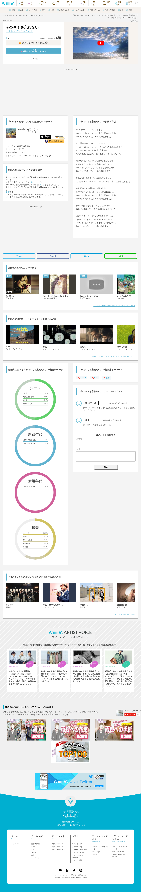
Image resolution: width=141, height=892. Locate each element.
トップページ (16, 844)
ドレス (33, 852)
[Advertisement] (70, 91)
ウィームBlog (77, 847)
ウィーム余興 (77, 860)
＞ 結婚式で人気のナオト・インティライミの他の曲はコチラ (112, 356)
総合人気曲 (35, 844)
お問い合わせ (82, 875)
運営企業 (73, 875)
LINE (121, 256)
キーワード (35, 858)
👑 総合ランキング (33, 43)
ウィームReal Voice (78, 852)
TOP (4, 15)
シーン (33, 847)
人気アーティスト (58, 844)
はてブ (86, 256)
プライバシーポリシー (61, 875)
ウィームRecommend (79, 849)
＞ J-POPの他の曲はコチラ (124, 614)
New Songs (96, 852)
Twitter (19, 256)
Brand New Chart (118, 852)
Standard (95, 854)
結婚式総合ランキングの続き (22, 268)
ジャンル (34, 849)
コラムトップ (77, 844)
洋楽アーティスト (58, 849)
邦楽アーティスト (58, 847)
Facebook (53, 256)
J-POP (21, 149)
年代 (33, 855)
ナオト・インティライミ (18, 16)
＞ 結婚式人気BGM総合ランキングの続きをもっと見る (114, 306)
